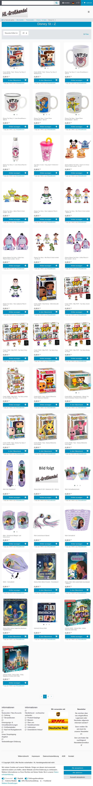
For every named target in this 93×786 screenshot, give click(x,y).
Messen (30, 720)
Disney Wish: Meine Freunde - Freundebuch (46, 582)
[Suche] (56, 3)
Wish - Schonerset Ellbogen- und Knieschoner (12, 536)
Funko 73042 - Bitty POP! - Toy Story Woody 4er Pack (77, 350)
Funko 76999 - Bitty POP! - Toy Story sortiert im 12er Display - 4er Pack (15, 397)
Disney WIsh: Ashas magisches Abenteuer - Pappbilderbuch (15, 629)
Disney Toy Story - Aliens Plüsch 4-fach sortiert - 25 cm (14, 211)
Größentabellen (9, 727)
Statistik (20, 778)
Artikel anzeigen (76, 80)
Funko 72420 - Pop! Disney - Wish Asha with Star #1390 (46, 304)
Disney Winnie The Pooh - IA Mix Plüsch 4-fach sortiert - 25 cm (76, 258)
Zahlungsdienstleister (36, 778)
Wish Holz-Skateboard (9, 489)
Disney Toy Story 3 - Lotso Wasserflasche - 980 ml (15, 165)
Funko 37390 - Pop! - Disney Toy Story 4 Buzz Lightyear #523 (14, 443)
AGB (63, 756)
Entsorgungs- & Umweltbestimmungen (10, 724)
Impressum (36, 756)
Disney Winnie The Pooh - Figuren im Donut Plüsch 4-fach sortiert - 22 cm (77, 165)
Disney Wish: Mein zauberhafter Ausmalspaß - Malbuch (77, 582)
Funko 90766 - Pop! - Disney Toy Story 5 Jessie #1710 (14, 72)
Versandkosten (20, 83)
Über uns (30, 722)
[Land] (73, 3)
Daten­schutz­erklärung (51, 756)
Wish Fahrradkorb (70, 535)
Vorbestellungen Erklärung (11, 741)
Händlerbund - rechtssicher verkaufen (34, 714)
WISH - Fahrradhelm (8, 582)
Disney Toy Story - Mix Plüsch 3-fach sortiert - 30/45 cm (77, 211)
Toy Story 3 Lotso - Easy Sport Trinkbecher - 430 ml (46, 165)
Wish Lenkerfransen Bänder (41, 535)
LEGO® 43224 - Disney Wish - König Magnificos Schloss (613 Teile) (13, 675)
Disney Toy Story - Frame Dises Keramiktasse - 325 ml (43, 119)
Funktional (47, 781)
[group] (15, 56)
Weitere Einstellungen (9, 783)
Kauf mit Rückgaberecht (12, 730)
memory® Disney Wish (40, 628)
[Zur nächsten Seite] (51, 697)
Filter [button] (87, 34)
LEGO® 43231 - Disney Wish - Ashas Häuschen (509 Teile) (75, 629)
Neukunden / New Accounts (11, 713)
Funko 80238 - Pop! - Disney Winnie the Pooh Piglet (76, 443)
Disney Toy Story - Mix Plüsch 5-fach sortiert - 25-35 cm (46, 258)
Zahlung (7, 715)
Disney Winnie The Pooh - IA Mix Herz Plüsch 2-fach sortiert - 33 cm (13, 258)
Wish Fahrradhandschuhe (72, 489)
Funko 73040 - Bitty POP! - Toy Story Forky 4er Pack (15, 350)
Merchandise (20, 20)
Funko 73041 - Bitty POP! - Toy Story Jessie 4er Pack (77, 304)
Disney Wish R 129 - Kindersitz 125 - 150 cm (46, 489)
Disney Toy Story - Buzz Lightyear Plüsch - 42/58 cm (15, 304)
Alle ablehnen (77, 773)
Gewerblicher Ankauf (34, 730)
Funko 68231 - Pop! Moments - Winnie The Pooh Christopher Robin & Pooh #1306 (77, 397)
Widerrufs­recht (23, 756)
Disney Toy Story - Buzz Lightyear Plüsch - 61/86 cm (46, 211)
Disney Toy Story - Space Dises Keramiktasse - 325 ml (74, 119)
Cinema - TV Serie (41, 20)
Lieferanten (31, 727)
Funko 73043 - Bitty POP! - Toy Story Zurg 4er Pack (46, 350)
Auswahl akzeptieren (77, 777)
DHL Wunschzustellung (30, 781)
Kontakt (71, 756)
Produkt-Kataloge (33, 718)
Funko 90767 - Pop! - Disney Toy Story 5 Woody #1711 (45, 72)
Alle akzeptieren (77, 768)
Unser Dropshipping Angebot (9, 735)
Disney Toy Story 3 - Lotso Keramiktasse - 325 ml (76, 72)
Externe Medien (11, 781)
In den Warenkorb (14, 80)
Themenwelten (30, 20)
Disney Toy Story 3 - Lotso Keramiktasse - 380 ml (14, 119)
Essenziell (8, 778)
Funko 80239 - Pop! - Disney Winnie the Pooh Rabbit (45, 443)
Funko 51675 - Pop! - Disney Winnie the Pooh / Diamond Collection (45, 397)
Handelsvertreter (33, 725)
